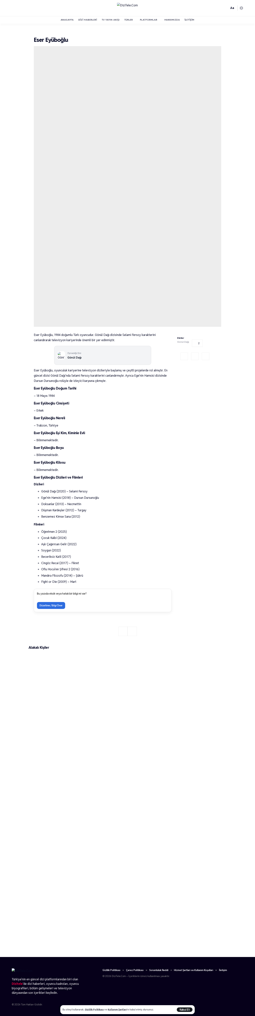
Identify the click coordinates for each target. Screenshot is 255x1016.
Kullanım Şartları (117, 1009)
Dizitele (17, 984)
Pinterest (205, 356)
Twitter (195, 356)
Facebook (184, 356)
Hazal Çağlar (44, 944)
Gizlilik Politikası (94, 1009)
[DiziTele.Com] (127, 8)
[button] (184, 1009)
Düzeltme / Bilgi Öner (51, 605)
